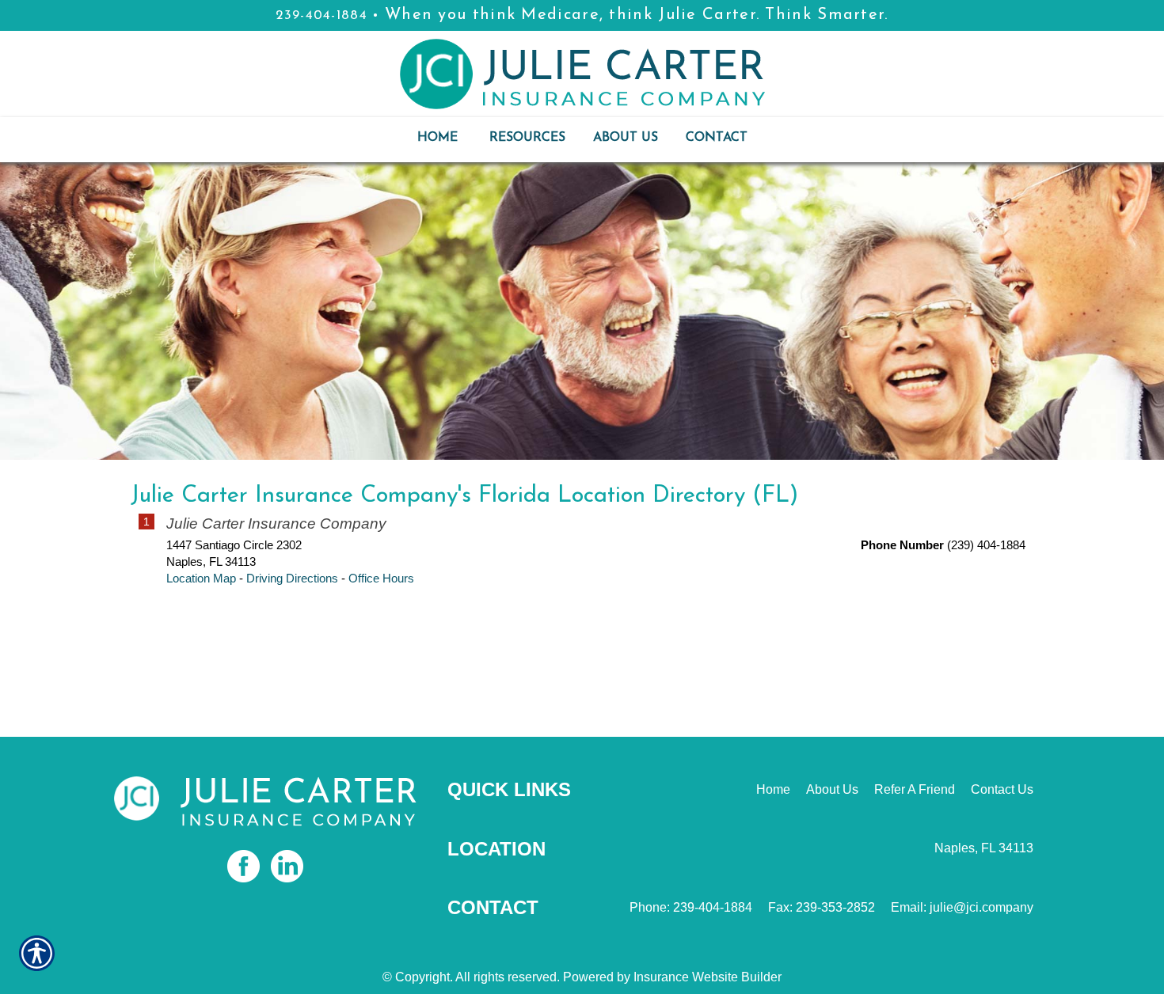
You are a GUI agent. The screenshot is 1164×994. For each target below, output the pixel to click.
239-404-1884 (321, 15)
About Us (832, 789)
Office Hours (381, 578)
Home (773, 789)
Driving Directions (292, 578)
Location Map (201, 578)
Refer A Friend (914, 789)
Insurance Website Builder (707, 977)
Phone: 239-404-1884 (691, 907)
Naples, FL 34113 (983, 848)
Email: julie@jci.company (962, 907)
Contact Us (1002, 789)
